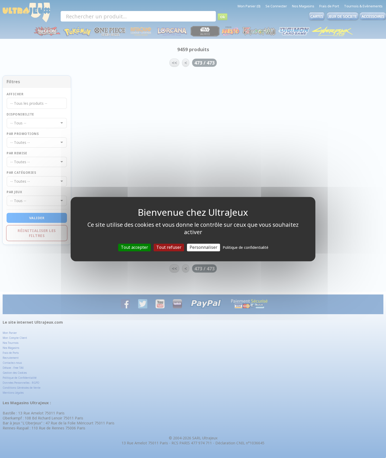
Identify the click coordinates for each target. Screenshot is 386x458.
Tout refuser (168, 247)
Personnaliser (203, 247)
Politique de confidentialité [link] (245, 247)
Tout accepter (134, 247)
